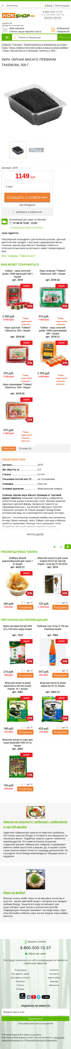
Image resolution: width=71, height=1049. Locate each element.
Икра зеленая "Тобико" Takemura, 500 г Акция (53, 272)
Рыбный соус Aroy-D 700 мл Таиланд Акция (52, 627)
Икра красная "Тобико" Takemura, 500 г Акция (17, 329)
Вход (49, 5)
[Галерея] (61, 546)
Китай (41, 474)
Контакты (12, 5)
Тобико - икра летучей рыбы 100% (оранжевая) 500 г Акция (53, 330)
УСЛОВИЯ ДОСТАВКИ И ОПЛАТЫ (26, 227)
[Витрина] (68, 546)
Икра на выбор (14, 893)
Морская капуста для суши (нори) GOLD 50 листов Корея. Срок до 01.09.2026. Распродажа (52, 562)
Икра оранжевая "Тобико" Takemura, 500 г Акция (17, 386)
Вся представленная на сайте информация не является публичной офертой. (35, 962)
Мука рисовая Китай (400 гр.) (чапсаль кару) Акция (17, 627)
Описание (9, 448)
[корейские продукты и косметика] (3, 10)
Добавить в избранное (29, 211)
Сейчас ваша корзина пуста (21, 30)
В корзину (25, 607)
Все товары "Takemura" (18, 256)
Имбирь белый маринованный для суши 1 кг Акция (17, 560)
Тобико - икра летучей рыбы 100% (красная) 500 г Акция (17, 273)
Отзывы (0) (25, 448)
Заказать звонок (52, 17)
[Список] (54, 546)
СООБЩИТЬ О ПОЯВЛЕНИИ (27, 197)
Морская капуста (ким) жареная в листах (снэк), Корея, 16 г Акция (17, 685)
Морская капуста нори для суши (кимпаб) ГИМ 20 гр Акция (17, 742)
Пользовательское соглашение (35, 1023)
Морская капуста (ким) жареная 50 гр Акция (53, 684)
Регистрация (62, 5)
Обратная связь (37, 953)
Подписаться (35, 1018)
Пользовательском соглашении (41, 1040)
